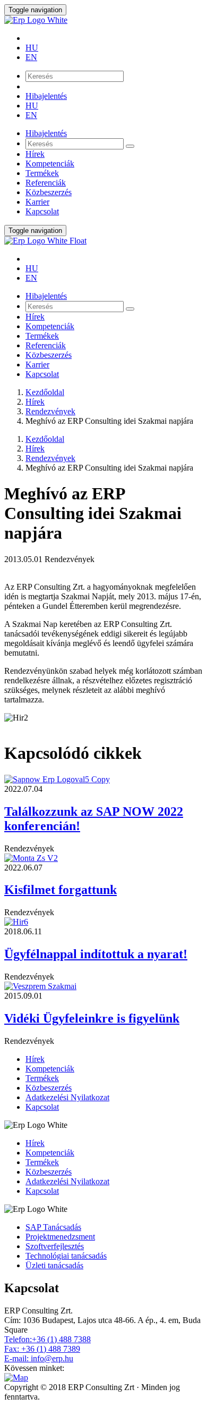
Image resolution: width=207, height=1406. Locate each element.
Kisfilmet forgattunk (60, 890)
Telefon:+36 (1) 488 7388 (47, 1339)
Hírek (35, 153)
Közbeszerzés (48, 192)
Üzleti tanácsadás (54, 1265)
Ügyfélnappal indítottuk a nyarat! (95, 954)
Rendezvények (50, 411)
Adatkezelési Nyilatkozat (67, 1097)
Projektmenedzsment (60, 1236)
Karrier (37, 201)
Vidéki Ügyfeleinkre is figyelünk (91, 1018)
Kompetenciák (49, 163)
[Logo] (103, 20)
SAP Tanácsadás (53, 1227)
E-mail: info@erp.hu (38, 1358)
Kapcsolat (42, 211)
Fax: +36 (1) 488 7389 (42, 1348)
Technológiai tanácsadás (66, 1255)
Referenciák (45, 182)
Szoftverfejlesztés (54, 1246)
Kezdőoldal (44, 392)
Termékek (42, 173)
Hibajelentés (46, 96)
